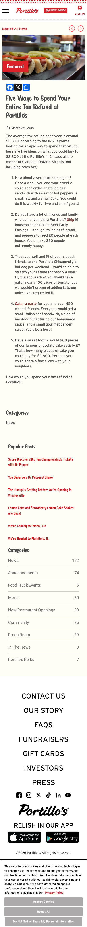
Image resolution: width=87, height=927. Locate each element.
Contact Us (43, 696)
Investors (43, 768)
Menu (13, 597)
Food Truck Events (24, 585)
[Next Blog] (81, 28)
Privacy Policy (54, 892)
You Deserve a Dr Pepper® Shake (30, 477)
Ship (70, 219)
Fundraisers (43, 739)
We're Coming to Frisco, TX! (27, 526)
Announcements (23, 572)
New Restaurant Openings (31, 610)
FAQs (44, 724)
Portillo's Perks (21, 659)
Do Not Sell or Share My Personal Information (43, 921)
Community (18, 622)
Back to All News (14, 29)
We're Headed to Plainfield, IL (28, 538)
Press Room (19, 634)
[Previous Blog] (72, 28)
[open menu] (5, 11)
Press (43, 782)
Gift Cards (43, 753)
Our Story (44, 710)
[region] (43, 893)
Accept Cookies (43, 901)
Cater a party (26, 303)
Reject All (43, 911)
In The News (19, 647)
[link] (10, 87)
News (13, 560)
